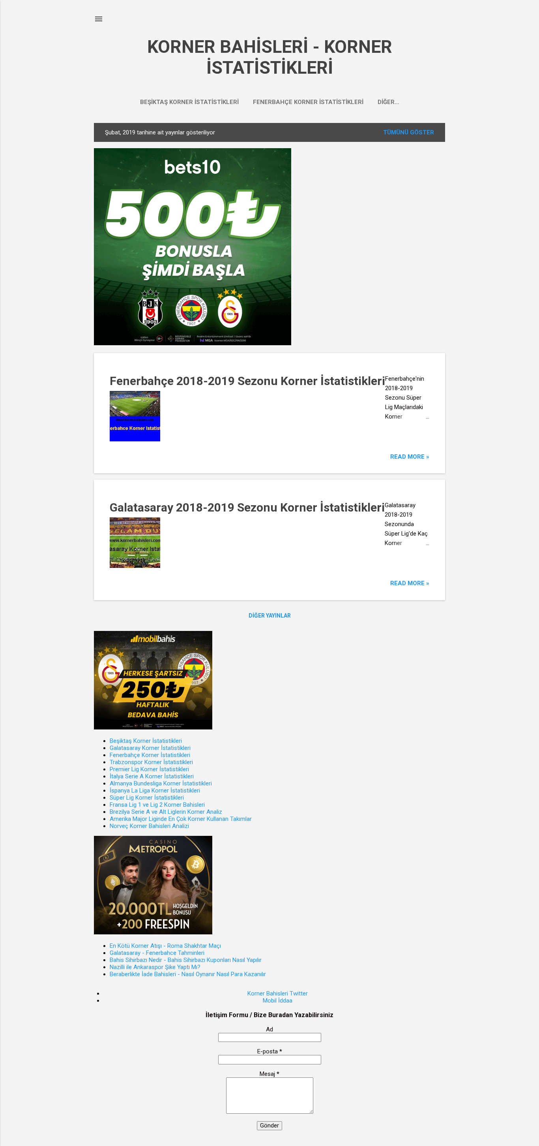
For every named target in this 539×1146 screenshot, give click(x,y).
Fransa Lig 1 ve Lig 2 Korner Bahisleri (157, 804)
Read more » (409, 456)
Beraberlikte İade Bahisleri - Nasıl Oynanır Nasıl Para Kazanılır (188, 974)
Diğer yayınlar (270, 615)
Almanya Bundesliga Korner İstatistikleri (161, 783)
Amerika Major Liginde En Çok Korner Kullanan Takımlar (181, 818)
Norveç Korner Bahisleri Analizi (149, 826)
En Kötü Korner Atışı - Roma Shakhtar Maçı (165, 945)
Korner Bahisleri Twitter (277, 993)
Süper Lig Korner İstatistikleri (147, 797)
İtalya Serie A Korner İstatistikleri (152, 776)
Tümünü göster (408, 132)
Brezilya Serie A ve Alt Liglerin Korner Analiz (166, 811)
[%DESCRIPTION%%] (192, 343)
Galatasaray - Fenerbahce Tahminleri (157, 952)
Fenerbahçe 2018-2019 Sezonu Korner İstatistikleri (247, 381)
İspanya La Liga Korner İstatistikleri (155, 790)
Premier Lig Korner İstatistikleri (149, 769)
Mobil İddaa (277, 1000)
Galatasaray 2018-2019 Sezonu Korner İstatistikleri (247, 507)
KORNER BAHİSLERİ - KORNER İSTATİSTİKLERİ (269, 57)
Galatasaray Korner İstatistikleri (150, 748)
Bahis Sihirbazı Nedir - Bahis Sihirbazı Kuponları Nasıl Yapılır (186, 960)
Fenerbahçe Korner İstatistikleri (308, 102)
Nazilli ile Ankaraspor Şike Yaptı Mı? (155, 967)
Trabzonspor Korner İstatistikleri (151, 762)
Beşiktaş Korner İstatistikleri (189, 102)
